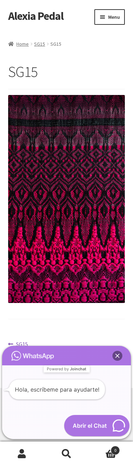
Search (66, 454)
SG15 (39, 44)
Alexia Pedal (35, 16)
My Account (22, 454)
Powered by (66, 368)
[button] (117, 356)
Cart (102, 448)
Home (22, 44)
